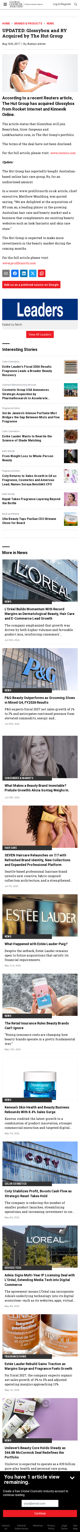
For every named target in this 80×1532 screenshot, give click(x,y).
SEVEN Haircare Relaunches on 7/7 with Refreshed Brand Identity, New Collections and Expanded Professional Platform (37, 859)
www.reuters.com (63, 153)
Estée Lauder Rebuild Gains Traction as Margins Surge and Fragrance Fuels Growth (38, 1366)
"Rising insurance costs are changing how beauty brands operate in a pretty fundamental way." (40, 1039)
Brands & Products (28, 23)
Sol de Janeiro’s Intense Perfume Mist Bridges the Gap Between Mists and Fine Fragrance (31, 417)
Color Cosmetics (11, 361)
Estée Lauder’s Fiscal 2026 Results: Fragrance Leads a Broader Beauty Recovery (27, 371)
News (50, 23)
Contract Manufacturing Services (19, 385)
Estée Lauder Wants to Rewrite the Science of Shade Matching (27, 438)
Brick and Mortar (10, 514)
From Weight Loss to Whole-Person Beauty (27, 458)
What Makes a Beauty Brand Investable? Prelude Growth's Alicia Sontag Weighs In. (37, 788)
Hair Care (11, 847)
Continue (40, 1513)
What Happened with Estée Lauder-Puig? (36, 944)
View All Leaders (40, 334)
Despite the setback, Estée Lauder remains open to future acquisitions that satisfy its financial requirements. (36, 955)
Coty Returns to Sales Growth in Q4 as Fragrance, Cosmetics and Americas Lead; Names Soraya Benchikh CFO (29, 480)
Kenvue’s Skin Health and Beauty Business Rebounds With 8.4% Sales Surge (37, 1109)
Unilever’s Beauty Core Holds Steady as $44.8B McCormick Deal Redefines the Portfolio (35, 1452)
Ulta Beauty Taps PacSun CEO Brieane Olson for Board (29, 521)
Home (6, 23)
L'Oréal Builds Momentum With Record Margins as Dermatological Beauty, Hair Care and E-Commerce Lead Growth (39, 613)
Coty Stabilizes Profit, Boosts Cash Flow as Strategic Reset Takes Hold (38, 1193)
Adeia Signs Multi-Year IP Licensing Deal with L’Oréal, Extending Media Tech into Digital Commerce (40, 1279)
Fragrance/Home (11, 408)
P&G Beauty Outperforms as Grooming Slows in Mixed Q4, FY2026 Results (40, 700)
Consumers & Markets (19, 778)
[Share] (15, 273)
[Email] (6, 273)
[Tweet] (32, 273)
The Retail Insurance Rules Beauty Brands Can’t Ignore (37, 1025)
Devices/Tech (13, 1267)
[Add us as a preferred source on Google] (41, 273)
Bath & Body (8, 451)
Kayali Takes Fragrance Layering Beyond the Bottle (31, 501)
